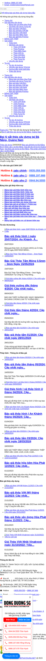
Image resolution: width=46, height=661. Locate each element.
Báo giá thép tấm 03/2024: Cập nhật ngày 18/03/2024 (23, 440)
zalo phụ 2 (20, 180)
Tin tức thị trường (16, 65)
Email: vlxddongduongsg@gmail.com (19, 5)
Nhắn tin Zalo (24, 620)
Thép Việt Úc (18, 53)
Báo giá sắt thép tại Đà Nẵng (33, 145)
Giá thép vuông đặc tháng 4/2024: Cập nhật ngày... (21, 287)
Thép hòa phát (19, 57)
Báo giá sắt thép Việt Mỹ (18, 31)
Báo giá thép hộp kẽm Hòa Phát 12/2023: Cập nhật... (24, 464)
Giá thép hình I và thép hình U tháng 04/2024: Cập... (23, 390)
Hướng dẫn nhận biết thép (19, 69)
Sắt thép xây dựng (16, 45)
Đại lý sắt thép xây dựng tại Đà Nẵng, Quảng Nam (19, 138)
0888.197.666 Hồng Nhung (19, 643)
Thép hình (13, 43)
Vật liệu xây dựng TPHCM (19, 67)
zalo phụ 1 (20, 175)
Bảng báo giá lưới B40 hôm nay (17, 212)
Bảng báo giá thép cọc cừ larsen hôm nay (22, 220)
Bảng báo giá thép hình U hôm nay (19, 198)
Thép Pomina (18, 49)
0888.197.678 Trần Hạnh (18, 649)
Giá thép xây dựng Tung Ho (20, 27)
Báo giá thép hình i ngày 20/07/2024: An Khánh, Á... (21, 238)
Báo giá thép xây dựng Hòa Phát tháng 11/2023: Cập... (25, 519)
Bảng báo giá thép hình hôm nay (18, 190)
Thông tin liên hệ (11, 656)
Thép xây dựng (15, 71)
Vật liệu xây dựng (16, 61)
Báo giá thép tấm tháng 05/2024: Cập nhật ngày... (24, 366)
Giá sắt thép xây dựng (13, 23)
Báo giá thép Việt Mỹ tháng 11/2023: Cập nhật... (21, 494)
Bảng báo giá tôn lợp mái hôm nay (18, 210)
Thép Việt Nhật (19, 47)
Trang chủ (8, 20)
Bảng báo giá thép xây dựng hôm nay (20, 202)
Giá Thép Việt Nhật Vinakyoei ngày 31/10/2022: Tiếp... (23, 543)
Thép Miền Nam (19, 51)
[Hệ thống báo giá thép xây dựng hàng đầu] (17, 13)
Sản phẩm (8, 41)
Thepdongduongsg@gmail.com (26, 594)
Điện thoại (10, 620)
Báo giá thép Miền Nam (18, 35)
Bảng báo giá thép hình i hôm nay (18, 192)
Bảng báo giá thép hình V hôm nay (19, 196)
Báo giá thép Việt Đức (17, 29)
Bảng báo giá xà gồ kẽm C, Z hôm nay (20, 204)
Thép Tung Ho (19, 59)
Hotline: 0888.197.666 (13, 3)
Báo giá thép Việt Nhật (18, 33)
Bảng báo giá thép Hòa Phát (20, 25)
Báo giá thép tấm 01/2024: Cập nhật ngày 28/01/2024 (23, 336)
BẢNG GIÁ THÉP (11, 39)
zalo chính (20, 170)
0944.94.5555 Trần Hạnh (18, 631)
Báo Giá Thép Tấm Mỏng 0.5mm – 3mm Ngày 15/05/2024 (24, 262)
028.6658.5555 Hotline (17, 626)
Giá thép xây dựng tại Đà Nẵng (17, 149)
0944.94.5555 (37, 180)
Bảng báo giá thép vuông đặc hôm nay (20, 214)
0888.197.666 (37, 175)
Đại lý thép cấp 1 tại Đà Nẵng (11, 147)
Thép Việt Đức (19, 55)
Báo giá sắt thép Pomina (18, 37)
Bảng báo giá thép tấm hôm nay (17, 200)
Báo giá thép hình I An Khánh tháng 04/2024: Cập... (23, 415)
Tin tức (7, 63)
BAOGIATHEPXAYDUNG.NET (23, 658)
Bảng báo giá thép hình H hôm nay (19, 194)
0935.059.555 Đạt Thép (17, 637)
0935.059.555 (37, 170)
